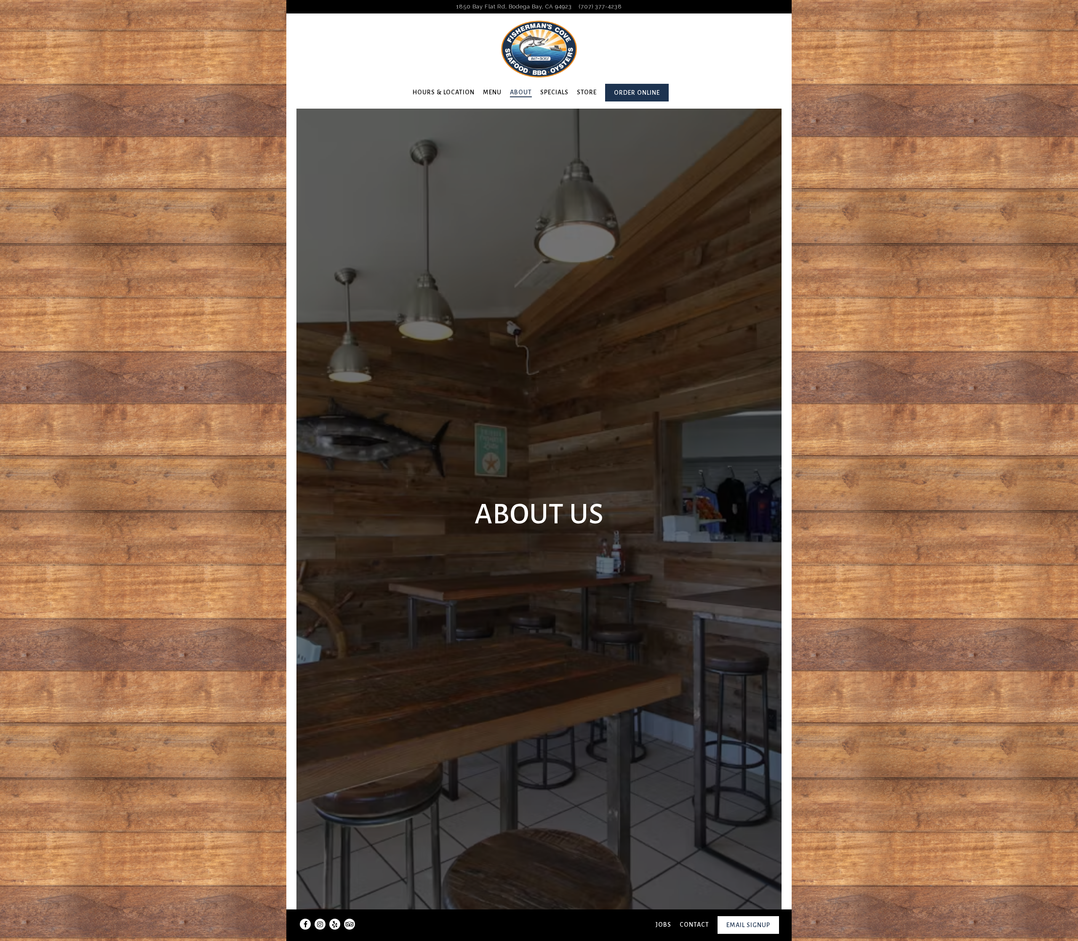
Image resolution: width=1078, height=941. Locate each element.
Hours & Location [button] (444, 92)
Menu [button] (492, 92)
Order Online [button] (637, 92)
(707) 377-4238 (600, 6)
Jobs (663, 924)
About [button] (521, 92)
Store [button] (587, 92)
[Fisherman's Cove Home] (539, 48)
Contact (694, 924)
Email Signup (748, 925)
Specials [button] (554, 92)
